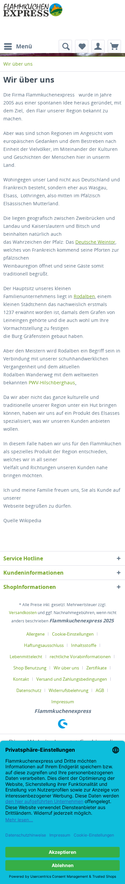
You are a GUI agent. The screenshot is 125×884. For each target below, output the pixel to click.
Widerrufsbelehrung (68, 690)
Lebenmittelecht (26, 657)
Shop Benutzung (29, 668)
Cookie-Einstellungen (73, 634)
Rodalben (84, 296)
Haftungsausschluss (44, 645)
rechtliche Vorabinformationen (80, 657)
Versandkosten (23, 612)
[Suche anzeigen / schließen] (65, 46)
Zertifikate (96, 668)
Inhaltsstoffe (83, 645)
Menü (24, 46)
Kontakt (21, 679)
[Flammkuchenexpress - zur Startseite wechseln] (33, 19)
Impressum (62, 702)
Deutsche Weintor (95, 242)
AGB (100, 690)
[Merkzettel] (81, 46)
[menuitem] (17, 46)
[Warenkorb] (114, 46)
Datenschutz (28, 690)
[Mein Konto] (98, 46)
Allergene (35, 634)
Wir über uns (66, 668)
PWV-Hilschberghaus (52, 382)
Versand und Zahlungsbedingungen (71, 679)
